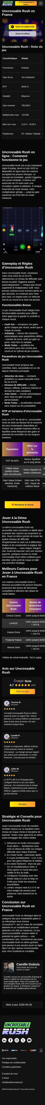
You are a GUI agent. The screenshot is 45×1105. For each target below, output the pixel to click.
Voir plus (22, 804)
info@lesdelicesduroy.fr (12, 1082)
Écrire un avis (22, 691)
